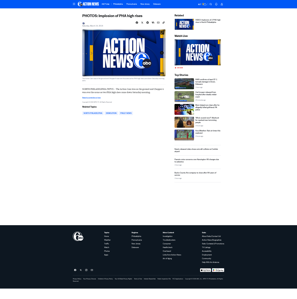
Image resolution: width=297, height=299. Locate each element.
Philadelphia (118, 4)
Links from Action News (172, 255)
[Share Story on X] (142, 23)
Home (106, 236)
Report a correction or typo (91, 98)
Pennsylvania (131, 4)
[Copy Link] (164, 23)
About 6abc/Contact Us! (211, 236)
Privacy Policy (77, 279)
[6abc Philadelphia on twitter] (80, 270)
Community (206, 258)
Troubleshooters (169, 240)
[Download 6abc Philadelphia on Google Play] (218, 270)
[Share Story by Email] (158, 23)
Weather (107, 240)
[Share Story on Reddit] (148, 23)
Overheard (167, 251)
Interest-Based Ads (150, 279)
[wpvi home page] (78, 236)
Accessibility (206, 251)
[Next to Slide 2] (162, 53)
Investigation (168, 236)
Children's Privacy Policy (105, 279)
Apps (106, 255)
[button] (74, 4)
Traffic (106, 244)
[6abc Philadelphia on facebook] (75, 270)
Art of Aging (167, 258)
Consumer (167, 244)
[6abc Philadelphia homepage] (88, 4)
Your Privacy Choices (89, 279)
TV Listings (206, 247)
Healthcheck (167, 247)
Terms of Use (138, 279)
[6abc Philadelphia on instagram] (86, 270)
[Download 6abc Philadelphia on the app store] (205, 270)
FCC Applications (178, 279)
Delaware (156, 4)
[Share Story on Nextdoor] (153, 23)
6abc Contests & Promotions (213, 244)
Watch (106, 247)
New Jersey (145, 4)
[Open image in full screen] (162, 33)
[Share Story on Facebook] (137, 23)
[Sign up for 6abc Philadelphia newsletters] (92, 270)
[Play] (197, 52)
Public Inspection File (164, 279)
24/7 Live (105, 4)
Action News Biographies (211, 240)
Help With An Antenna (210, 262)
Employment (207, 255)
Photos (107, 251)
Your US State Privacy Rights (123, 279)
